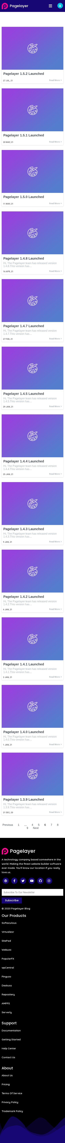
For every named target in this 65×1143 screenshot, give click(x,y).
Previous (7, 824)
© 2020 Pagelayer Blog (16, 908)
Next (35, 828)
